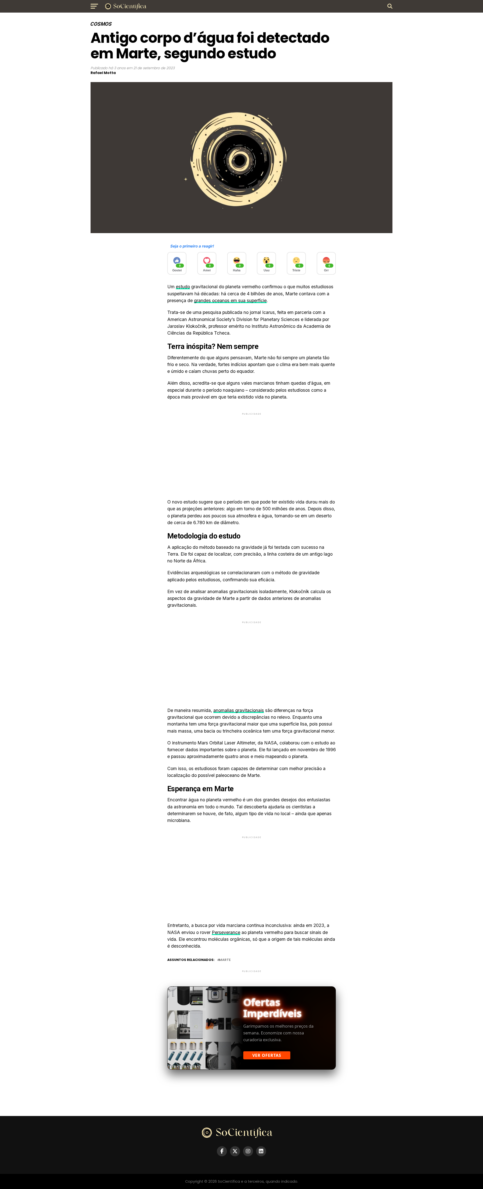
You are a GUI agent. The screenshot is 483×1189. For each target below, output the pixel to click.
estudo (183, 286)
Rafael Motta (103, 72)
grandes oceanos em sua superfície (230, 300)
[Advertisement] (251, 451)
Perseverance (226, 932)
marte (225, 960)
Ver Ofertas (266, 1055)
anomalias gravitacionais (238, 710)
